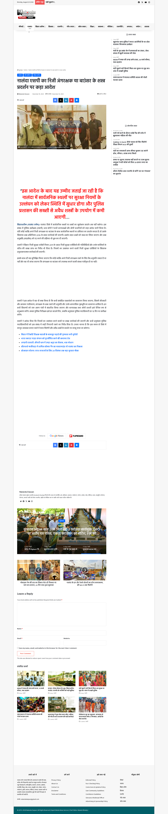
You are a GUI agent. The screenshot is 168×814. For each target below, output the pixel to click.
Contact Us (55, 787)
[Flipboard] (76, 436)
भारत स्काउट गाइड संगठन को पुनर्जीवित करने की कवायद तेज (45, 338)
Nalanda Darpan (24, 94)
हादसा (147, 26)
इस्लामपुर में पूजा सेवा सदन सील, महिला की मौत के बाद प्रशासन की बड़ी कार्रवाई (60, 715)
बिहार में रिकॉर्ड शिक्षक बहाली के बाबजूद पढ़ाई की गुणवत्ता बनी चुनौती (49, 334)
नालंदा (29, 26)
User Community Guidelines (95, 791)
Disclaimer (54, 791)
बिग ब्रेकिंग (28, 75)
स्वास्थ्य (100, 26)
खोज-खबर (82, 26)
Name (20, 629)
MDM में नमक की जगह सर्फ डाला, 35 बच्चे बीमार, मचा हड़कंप (30, 689)
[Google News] (56, 435)
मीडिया (109, 26)
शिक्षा (92, 26)
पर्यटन (138, 26)
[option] (61, 531)
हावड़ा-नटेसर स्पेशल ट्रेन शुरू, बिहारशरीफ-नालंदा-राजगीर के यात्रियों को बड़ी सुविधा (61, 689)
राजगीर (60, 26)
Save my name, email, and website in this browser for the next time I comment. (48, 648)
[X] (26, 501)
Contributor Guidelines (93, 794)
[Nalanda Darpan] (26, 14)
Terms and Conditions (58, 794)
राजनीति (120, 26)
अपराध (129, 26)
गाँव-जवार (70, 26)
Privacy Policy (56, 780)
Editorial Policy (91, 780)
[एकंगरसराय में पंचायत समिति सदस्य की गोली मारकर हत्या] (31, 704)
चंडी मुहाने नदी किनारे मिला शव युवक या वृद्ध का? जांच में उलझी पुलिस (70, 2)
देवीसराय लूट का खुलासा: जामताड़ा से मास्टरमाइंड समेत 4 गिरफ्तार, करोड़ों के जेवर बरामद (91, 716)
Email (19, 638)
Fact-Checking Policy (93, 783)
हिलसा (50, 26)
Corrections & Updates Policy (96, 787)
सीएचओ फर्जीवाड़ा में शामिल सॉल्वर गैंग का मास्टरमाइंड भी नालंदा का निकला (52, 346)
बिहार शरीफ (39, 26)
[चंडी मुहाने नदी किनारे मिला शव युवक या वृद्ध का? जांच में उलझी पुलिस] (92, 678)
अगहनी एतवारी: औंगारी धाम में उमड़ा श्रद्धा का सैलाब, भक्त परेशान (47, 342)
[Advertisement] (106, 12)
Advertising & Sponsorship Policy (97, 801)
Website (67, 638)
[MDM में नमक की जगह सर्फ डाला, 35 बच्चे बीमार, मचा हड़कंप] (31, 678)
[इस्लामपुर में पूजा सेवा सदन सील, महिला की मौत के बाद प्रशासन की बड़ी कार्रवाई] (61, 704)
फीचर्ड (21, 26)
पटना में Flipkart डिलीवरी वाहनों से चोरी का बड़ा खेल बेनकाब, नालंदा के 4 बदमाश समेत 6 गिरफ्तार (62, 531)
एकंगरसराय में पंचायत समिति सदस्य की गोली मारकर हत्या (29, 715)
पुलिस (61, 520)
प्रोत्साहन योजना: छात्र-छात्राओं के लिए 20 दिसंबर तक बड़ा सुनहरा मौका (50, 351)
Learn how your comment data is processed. (56, 658)
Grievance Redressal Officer (95, 798)
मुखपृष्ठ (21, 70)
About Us (54, 783)
